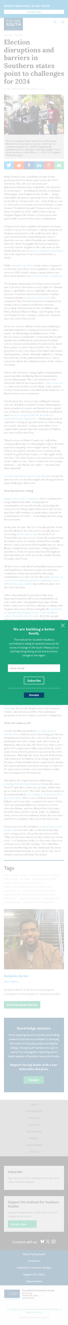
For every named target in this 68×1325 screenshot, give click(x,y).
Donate (34, 695)
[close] (63, 625)
